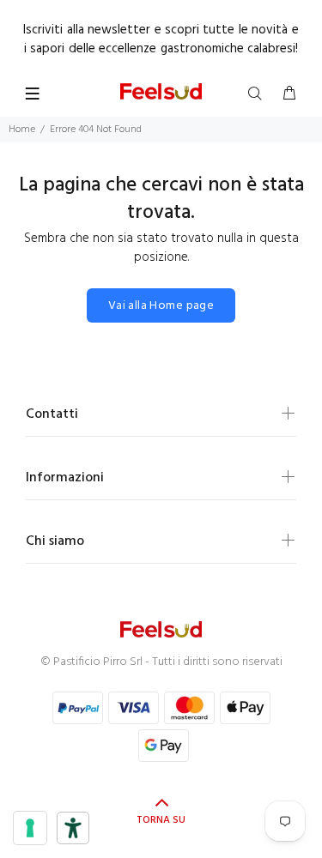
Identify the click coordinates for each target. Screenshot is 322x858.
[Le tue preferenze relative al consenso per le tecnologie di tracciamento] (30, 828)
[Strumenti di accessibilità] (73, 828)
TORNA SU (161, 820)
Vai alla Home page (161, 306)
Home (22, 129)
